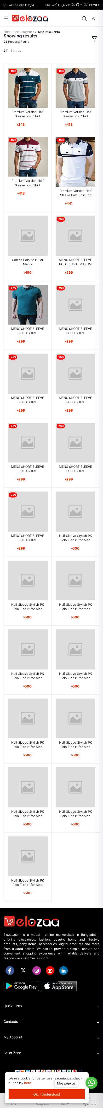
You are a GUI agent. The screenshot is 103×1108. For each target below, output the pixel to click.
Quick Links (13, 1006)
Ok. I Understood (46, 1094)
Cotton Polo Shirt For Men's (27, 262)
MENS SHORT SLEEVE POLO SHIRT (27, 331)
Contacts (11, 1021)
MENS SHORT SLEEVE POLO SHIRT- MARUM (75, 262)
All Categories (24, 32)
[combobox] (29, 51)
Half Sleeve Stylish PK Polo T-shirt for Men (75, 538)
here (27, 1083)
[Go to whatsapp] (91, 1083)
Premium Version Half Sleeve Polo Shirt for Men (75, 193)
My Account (13, 1037)
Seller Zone (12, 1053)
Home (8, 32)
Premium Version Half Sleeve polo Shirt (27, 114)
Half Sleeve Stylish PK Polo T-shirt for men (75, 607)
